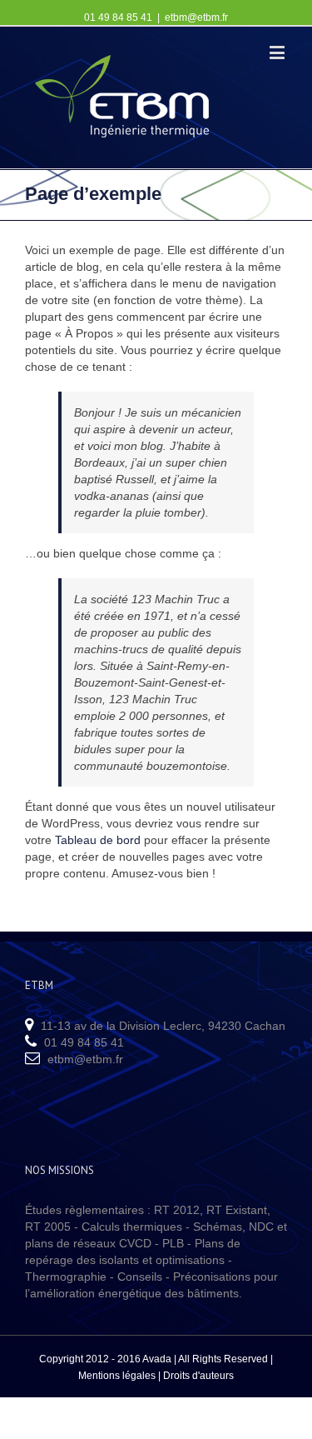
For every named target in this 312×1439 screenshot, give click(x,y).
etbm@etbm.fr (196, 17)
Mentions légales (117, 1376)
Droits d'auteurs (198, 1376)
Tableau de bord (98, 840)
